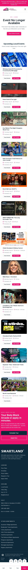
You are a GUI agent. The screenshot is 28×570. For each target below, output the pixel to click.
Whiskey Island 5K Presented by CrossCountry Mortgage (12, 69)
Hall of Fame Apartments (7, 532)
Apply (24, 568)
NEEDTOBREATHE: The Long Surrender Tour (11, 218)
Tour (17, 568)
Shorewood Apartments (7, 542)
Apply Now (14, 438)
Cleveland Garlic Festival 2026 (12, 336)
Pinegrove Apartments (7, 540)
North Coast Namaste (9, 393)
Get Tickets (16, 78)
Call (3, 568)
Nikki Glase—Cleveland (10, 277)
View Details (7, 78)
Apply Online (4, 478)
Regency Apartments (6, 547)
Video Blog (4, 489)
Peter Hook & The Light (9, 99)
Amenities (3, 471)
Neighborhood (5, 495)
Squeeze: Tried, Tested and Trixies (13, 364)
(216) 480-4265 (5, 508)
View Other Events (14, 33)
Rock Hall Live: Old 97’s (10, 189)
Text (10, 568)
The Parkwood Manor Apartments (10, 537)
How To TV (4, 492)
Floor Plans (4, 468)
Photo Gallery (4, 473)
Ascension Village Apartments (9, 524)
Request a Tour (5, 476)
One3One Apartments (7, 534)
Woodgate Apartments (7, 545)
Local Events (4, 487)
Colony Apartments (6, 529)
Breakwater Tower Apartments (9, 527)
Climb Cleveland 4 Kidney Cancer (13, 248)
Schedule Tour (14, 433)
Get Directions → (5, 505)
